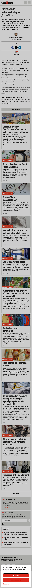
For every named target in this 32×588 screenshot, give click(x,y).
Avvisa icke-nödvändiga (16, 580)
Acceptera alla (16, 575)
